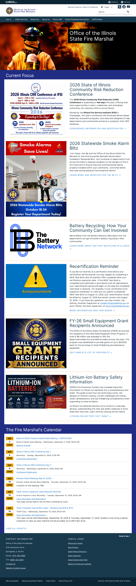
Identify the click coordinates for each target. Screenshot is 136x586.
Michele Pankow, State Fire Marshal (83, 7)
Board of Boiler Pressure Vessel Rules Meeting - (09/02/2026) (44, 438)
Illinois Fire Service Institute (79, 564)
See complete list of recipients (90, 352)
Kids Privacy (73, 547)
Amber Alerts (50, 581)
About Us (46, 19)
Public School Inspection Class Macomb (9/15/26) (38, 492)
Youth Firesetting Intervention (77, 19)
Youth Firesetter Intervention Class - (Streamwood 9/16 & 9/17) (44, 508)
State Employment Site (77, 560)
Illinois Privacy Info (65, 581)
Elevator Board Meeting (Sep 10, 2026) (33, 478)
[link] (119, 7)
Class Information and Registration (31, 499)
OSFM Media (97, 19)
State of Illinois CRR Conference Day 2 (33, 465)
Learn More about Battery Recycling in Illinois (100, 246)
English (106, 7)
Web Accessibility (12, 581)
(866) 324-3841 (17, 560)
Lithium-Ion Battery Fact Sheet (89, 416)
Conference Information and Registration (97, 128)
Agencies (114, 2)
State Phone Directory (77, 551)
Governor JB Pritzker (105, 581)
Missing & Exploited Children (32, 581)
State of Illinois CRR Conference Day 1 (33, 452)
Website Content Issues (16, 568)
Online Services (21, 19)
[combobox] (108, 7)
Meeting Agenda (23, 445)
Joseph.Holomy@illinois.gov (113, 303)
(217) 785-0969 (18, 556)
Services (127, 2)
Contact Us (10, 564)
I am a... (9, 19)
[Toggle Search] (128, 12)
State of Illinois (125, 581)
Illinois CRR (57, 19)
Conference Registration (26, 459)
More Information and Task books (91, 310)
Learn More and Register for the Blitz (94, 175)
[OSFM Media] (103, 19)
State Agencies (74, 556)
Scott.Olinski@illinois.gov (117, 306)
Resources (35, 19)
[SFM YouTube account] (128, 7)
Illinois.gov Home (75, 543)
